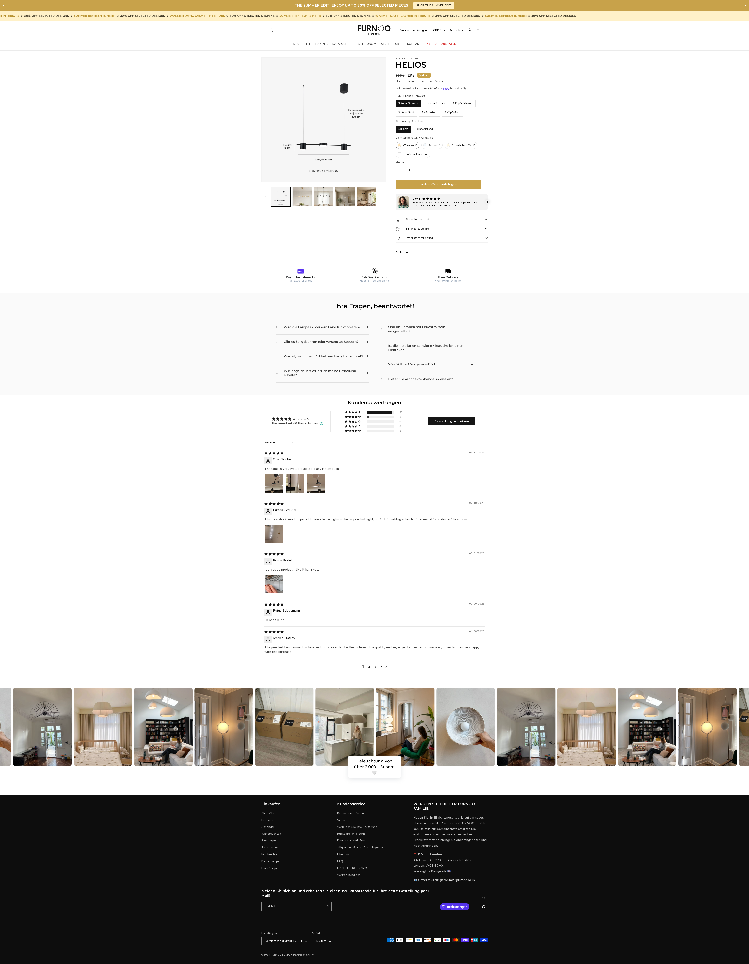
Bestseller (268, 820)
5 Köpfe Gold (429, 111)
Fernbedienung (424, 128)
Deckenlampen (271, 861)
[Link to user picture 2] (295, 483)
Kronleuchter (270, 854)
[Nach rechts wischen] (381, 196)
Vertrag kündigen (349, 875)
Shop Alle (268, 813)
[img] (274, 453)
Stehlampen (269, 840)
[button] (271, 30)
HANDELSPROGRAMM (352, 868)
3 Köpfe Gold (406, 111)
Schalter (403, 128)
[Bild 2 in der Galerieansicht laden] (302, 196)
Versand (342, 820)
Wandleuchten (271, 834)
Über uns (343, 854)
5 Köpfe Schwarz (435, 102)
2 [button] (369, 667)
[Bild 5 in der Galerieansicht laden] (366, 196)
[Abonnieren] (327, 906)
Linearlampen (270, 868)
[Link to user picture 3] (316, 483)
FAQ (340, 861)
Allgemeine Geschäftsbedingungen (361, 847)
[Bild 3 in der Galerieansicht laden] (323, 196)
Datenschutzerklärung (352, 840)
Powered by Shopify (304, 955)
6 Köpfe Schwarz (463, 102)
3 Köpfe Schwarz (408, 102)
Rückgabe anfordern (351, 834)
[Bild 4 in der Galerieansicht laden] (345, 196)
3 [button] (375, 667)
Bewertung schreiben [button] (451, 421)
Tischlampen (270, 847)
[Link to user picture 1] (273, 483)
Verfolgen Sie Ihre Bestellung (357, 827)
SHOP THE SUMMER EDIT (433, 5)
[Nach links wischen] (265, 196)
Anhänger (268, 827)
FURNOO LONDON (282, 955)
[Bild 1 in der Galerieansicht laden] (280, 196)
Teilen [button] (403, 252)
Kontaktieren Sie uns (351, 813)
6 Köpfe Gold (453, 111)
